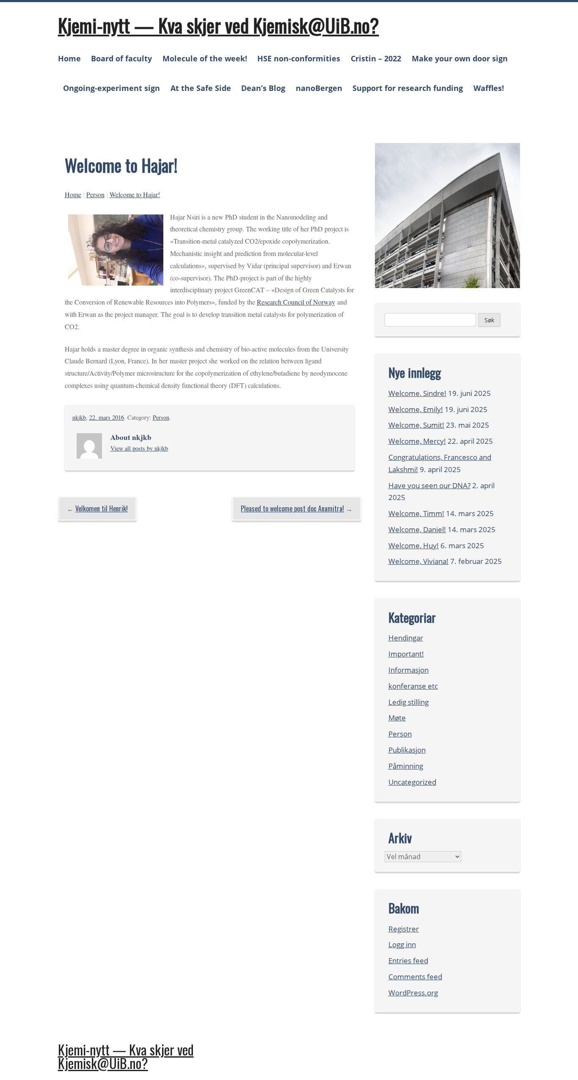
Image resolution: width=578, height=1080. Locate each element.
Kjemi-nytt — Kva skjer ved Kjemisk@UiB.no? (218, 25)
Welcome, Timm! (416, 513)
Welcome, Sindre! (417, 393)
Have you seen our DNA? (429, 485)
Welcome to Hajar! (135, 194)
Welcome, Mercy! (417, 441)
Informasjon (408, 670)
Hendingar (405, 638)
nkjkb (79, 417)
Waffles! (488, 88)
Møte (397, 718)
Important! (406, 654)
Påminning (405, 766)
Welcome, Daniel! (417, 529)
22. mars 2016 (106, 417)
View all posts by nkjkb (139, 448)
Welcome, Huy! (413, 545)
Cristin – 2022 (376, 58)
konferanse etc (413, 686)
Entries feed (408, 960)
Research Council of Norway (296, 301)
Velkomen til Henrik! (101, 508)
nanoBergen (319, 88)
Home (69, 58)
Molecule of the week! (204, 58)
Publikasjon (407, 750)
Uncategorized (412, 782)
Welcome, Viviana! (418, 561)
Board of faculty (121, 58)
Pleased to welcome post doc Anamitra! (292, 508)
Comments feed (415, 976)
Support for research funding (407, 88)
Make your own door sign (460, 58)
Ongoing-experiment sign (111, 88)
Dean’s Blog (263, 88)
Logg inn (402, 944)
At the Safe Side (201, 88)
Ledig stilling (408, 702)
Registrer (403, 929)
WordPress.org (413, 993)
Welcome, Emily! (415, 409)
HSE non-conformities (298, 58)
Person (95, 194)
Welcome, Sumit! (416, 425)
